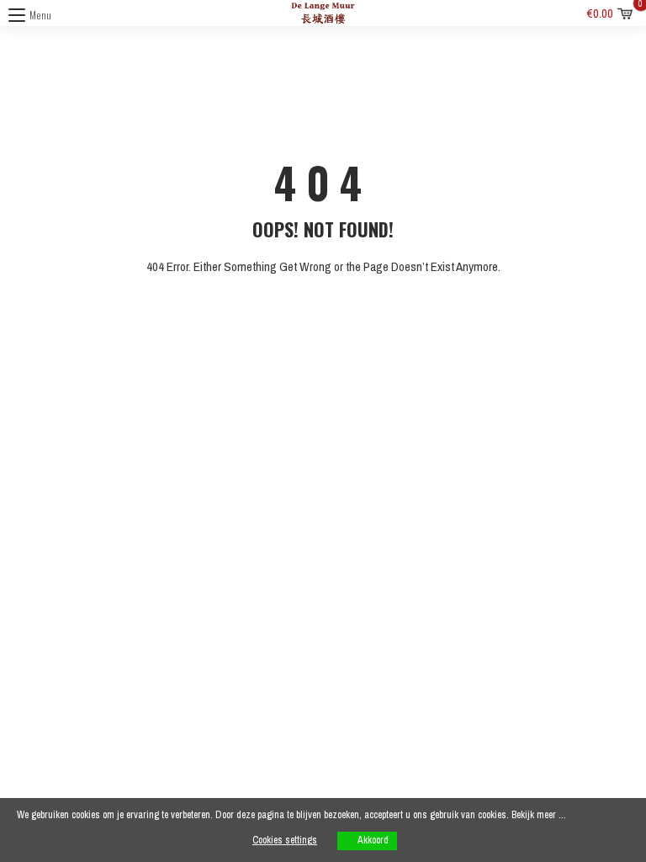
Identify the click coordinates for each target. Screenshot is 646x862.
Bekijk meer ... (538, 815)
